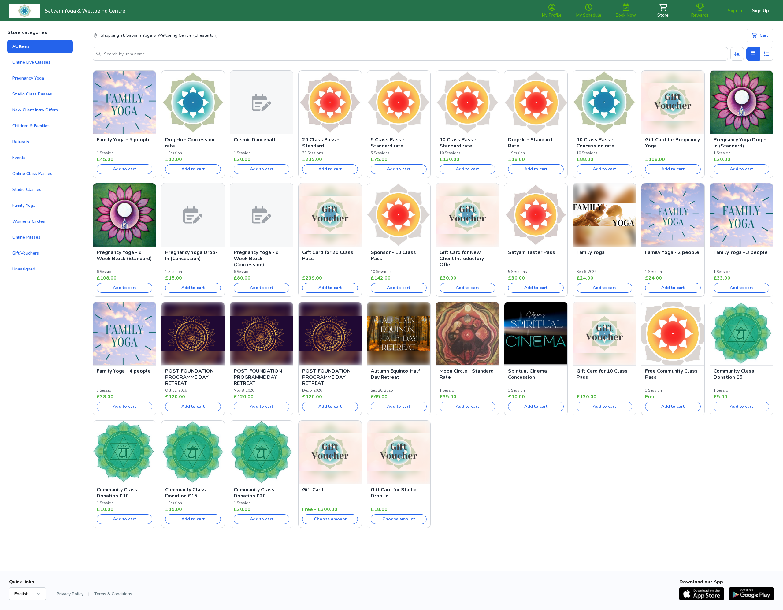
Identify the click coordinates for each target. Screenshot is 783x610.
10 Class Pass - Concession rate (595, 143)
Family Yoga (23, 205)
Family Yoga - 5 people (124, 140)
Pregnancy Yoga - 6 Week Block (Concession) (256, 258)
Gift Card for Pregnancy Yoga (672, 143)
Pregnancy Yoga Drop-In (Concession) (191, 255)
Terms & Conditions (113, 594)
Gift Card (312, 490)
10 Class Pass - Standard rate (458, 143)
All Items (20, 46)
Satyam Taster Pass (531, 252)
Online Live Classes (31, 62)
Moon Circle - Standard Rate (467, 374)
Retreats (20, 142)
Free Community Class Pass (671, 374)
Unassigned (23, 269)
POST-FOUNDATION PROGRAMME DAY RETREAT (189, 377)
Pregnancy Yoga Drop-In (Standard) (740, 143)
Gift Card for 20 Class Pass (327, 255)
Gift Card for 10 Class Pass (602, 374)
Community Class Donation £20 (254, 493)
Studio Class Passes (32, 94)
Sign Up (760, 11)
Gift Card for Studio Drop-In (394, 493)
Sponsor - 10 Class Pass (393, 255)
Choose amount (330, 519)
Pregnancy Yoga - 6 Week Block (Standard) (124, 255)
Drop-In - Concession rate (189, 143)
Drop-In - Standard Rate (530, 143)
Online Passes (26, 237)
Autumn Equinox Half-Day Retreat (396, 374)
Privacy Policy (70, 594)
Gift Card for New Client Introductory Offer (462, 258)
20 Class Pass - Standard (320, 143)
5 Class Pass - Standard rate (388, 143)
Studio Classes (26, 189)
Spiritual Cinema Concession (527, 374)
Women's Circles (28, 221)
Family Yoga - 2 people (672, 252)
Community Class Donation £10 (117, 493)
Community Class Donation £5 (734, 374)
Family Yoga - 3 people (741, 252)
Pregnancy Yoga (28, 78)
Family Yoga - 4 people (124, 371)
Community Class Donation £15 (185, 493)
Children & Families (31, 126)
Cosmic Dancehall (255, 140)
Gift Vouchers (25, 253)
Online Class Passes (32, 174)
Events (18, 158)
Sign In (735, 11)
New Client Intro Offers (35, 110)
